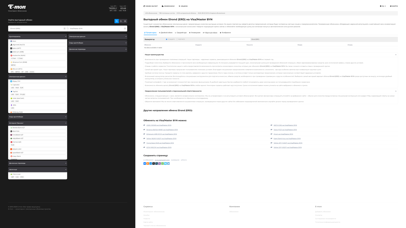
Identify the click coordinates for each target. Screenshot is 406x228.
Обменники (169, 6)
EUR (21, 87)
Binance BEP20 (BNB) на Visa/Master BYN (162, 130)
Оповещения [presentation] (195, 32)
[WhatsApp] (162, 163)
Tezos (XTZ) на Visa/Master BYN (285, 130)
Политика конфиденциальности (327, 222)
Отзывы (350, 45)
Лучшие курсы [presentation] (151, 32)
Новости (146, 218)
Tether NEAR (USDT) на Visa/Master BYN (161, 138)
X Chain (13, 58)
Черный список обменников (154, 225)
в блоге (184, 160)
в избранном (148, 160)
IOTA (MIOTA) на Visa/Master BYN (158, 147)
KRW (22, 177)
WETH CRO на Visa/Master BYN (285, 125)
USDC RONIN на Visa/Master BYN (158, 125)
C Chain (20, 58)
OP (22, 72)
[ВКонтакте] (144, 163)
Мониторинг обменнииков (153, 211)
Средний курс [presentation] (182, 32)
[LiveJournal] (156, 163)
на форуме (175, 160)
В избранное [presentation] (226, 32)
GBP (12, 177)
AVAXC (32, 72)
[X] (153, 163)
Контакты (318, 215)
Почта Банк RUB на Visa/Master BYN (160, 143)
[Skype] (165, 163)
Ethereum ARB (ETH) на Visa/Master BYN (161, 134)
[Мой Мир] (150, 163)
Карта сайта (148, 222)
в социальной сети (162, 160)
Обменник (147, 45)
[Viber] (159, 163)
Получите (181, 39)
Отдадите (171, 39)
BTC (12, 72)
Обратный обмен (211, 33)
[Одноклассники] (147, 163)
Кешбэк (184, 6)
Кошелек (14, 159)
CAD (17, 177)
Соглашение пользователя (325, 218)
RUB (17, 87)
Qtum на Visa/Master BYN (283, 134)
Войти (395, 6)
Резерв (300, 45)
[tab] (150, 33)
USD (12, 87)
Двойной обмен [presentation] (166, 32)
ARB (26, 72)
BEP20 (13, 65)
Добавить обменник (323, 211)
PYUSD (22, 94)
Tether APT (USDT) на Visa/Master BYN (288, 143)
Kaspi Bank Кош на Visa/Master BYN (287, 138)
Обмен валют (152, 6)
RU (383, 6)
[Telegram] (168, 163)
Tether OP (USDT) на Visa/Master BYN (288, 147)
